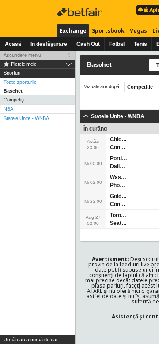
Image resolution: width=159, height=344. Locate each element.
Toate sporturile (20, 82)
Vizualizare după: (102, 86)
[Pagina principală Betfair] (80, 12)
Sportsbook (108, 30)
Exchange (73, 30)
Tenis (140, 44)
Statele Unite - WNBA (26, 118)
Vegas (138, 30)
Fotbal (117, 44)
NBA (8, 109)
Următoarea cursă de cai (30, 339)
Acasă (13, 44)
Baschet (13, 90)
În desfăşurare (48, 44)
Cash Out (88, 44)
